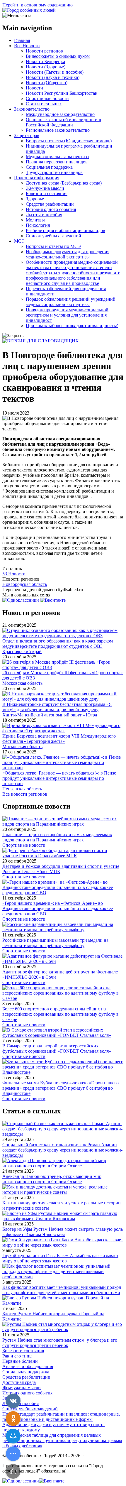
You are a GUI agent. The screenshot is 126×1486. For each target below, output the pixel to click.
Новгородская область (24, 584)
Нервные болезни (20, 1361)
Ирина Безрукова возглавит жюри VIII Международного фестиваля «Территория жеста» (59, 738)
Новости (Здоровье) (45, 66)
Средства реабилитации (50, 204)
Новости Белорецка (45, 61)
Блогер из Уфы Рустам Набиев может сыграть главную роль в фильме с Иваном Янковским (62, 1232)
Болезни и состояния (46, 193)
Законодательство (32, 108)
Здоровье (35, 198)
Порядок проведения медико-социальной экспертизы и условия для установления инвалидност (67, 315)
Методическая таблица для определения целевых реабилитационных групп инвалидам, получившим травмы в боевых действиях (62, 1440)
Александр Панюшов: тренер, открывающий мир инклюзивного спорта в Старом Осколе (51, 1179)
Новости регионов (44, 50)
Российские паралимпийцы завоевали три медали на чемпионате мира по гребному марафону (55, 943)
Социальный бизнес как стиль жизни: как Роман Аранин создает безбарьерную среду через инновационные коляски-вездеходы (62, 1150)
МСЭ (19, 241)
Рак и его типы (17, 1355)
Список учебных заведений (53, 235)
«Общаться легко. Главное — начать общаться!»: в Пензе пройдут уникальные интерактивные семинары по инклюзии (59, 778)
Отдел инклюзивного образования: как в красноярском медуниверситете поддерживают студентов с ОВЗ (57, 643)
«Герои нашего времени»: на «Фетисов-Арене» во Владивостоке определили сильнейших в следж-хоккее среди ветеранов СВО (57, 908)
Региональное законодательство (58, 130)
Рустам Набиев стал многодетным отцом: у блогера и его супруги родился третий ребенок (59, 1343)
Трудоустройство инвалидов (54, 172)
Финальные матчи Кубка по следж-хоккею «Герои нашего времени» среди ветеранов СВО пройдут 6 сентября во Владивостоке (60, 1088)
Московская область (22, 683)
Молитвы (35, 219)
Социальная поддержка (49, 167)
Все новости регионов (24, 794)
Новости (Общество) (46, 82)
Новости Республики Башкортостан (62, 93)
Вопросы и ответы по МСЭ (53, 246)
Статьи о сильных (44, 103)
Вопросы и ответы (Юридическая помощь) (69, 140)
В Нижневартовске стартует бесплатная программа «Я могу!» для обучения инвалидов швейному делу (57, 707)
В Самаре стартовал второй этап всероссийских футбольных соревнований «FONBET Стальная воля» (56, 1048)
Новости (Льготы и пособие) (55, 72)
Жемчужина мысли (45, 188)
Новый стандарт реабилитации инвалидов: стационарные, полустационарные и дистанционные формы (61, 1416)
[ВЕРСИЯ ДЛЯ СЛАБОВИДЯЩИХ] (40, 340)
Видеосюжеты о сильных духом (58, 56)
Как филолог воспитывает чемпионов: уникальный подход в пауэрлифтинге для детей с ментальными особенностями (61, 1290)
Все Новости (27, 45)
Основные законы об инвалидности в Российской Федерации (63, 122)
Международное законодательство (60, 114)
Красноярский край (22, 651)
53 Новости (13, 573)
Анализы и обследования (27, 1366)
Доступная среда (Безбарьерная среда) (64, 182)
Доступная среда (19, 1382)
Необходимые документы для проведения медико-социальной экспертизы (67, 254)
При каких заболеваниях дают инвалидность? (72, 325)
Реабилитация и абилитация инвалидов (65, 230)
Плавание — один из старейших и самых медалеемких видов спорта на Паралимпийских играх (57, 837)
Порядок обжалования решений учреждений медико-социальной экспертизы (70, 302)
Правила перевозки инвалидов (57, 161)
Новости (34, 87)
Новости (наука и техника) (52, 77)
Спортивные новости (47, 98)
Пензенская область (22, 788)
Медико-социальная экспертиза (57, 156)
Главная (22, 40)
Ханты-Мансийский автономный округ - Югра (49, 714)
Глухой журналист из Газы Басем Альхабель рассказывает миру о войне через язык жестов (60, 1258)
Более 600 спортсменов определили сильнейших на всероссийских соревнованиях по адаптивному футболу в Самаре (60, 1014)
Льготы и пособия (44, 214)
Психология (38, 225)
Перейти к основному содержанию (37, 4)
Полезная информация (36, 177)
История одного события (51, 209)
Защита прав (26, 135)
